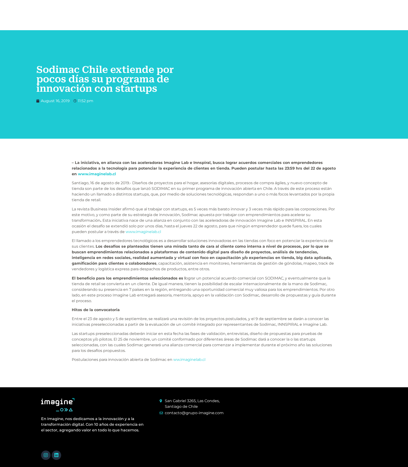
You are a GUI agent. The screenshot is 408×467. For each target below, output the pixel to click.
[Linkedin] (56, 455)
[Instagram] (46, 455)
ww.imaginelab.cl (189, 359)
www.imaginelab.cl (97, 174)
